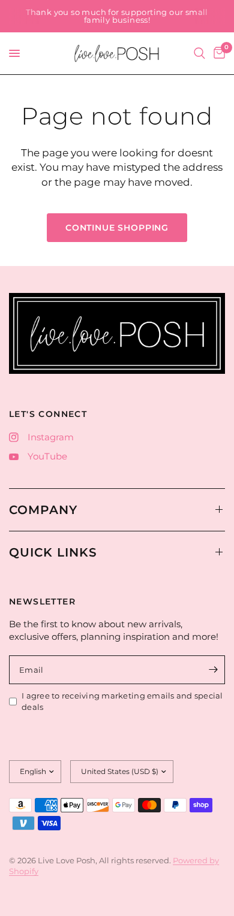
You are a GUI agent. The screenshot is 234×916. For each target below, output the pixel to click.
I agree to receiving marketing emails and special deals (122, 701)
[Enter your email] (213, 669)
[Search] (199, 53)
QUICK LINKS (53, 552)
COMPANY (43, 510)
